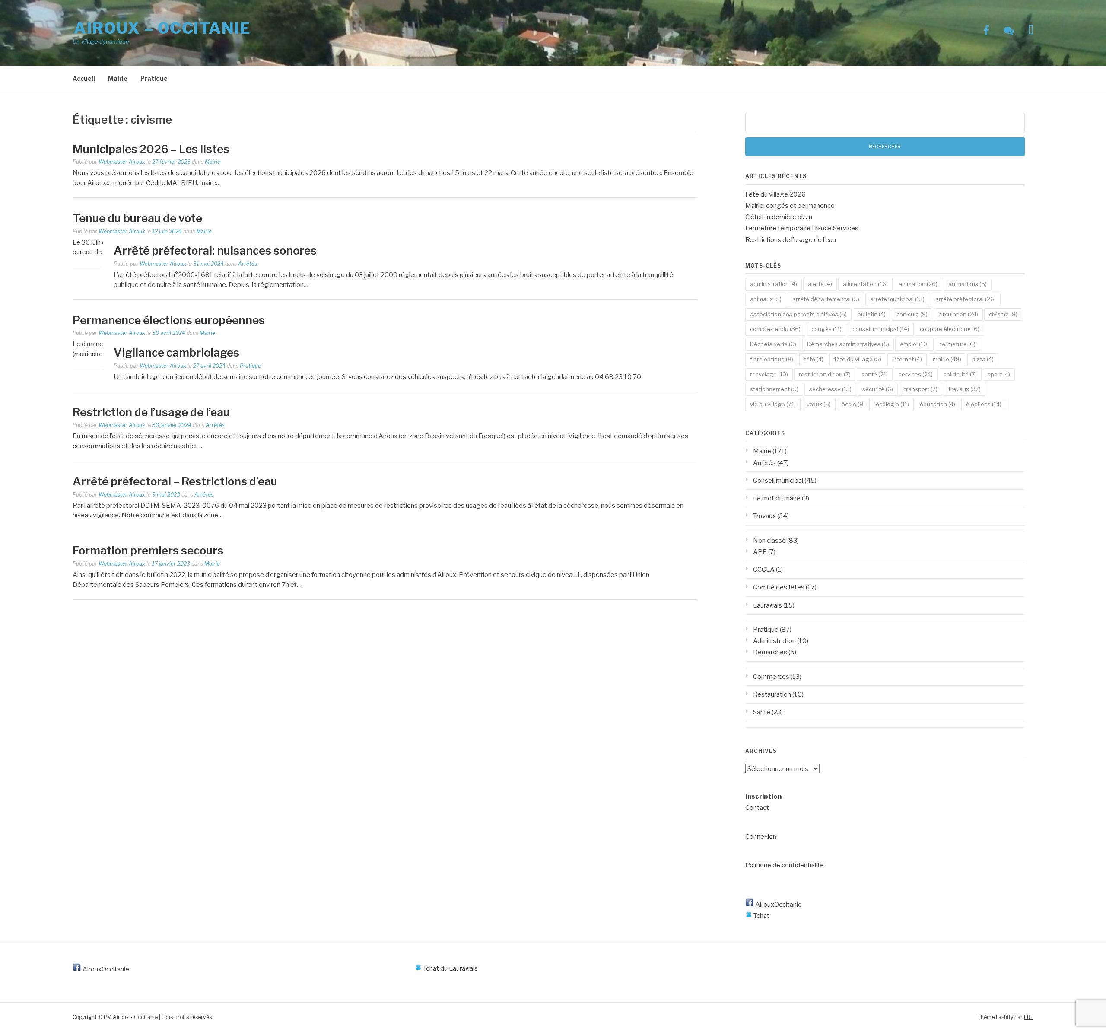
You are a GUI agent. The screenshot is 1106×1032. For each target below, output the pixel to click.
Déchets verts (773, 344)
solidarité (960, 374)
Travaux (764, 516)
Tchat (760, 916)
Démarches (770, 652)
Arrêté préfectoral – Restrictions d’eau (175, 481)
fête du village (857, 359)
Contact (757, 808)
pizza (983, 359)
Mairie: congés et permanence (790, 206)
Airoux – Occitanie (162, 28)
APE (760, 552)
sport (999, 374)
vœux (819, 404)
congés (826, 328)
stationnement (774, 388)
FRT (1028, 1017)
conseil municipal (880, 328)
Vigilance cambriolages (176, 352)
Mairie (117, 78)
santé (874, 374)
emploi (914, 344)
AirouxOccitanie (778, 904)
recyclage (769, 374)
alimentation (865, 283)
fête (813, 359)
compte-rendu (775, 328)
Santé (761, 712)
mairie (947, 359)
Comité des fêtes (778, 587)
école (853, 404)
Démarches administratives (848, 344)
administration (773, 283)
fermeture (958, 344)
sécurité (877, 388)
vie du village (773, 404)
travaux (964, 388)
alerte (820, 283)
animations (967, 283)
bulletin (872, 314)
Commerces (771, 677)
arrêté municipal (897, 299)
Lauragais (767, 605)
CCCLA (764, 569)
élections (983, 404)
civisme (1003, 314)
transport (921, 388)
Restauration (772, 694)
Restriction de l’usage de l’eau (151, 412)
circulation (958, 314)
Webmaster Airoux (122, 162)
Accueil (84, 78)
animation (918, 283)
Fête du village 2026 (775, 194)
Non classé (769, 541)
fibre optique (771, 359)
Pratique (154, 78)
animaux (766, 299)
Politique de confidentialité (784, 865)
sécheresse (830, 388)
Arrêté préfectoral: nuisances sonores (215, 250)
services (916, 374)
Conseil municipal (778, 480)
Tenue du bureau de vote (137, 218)
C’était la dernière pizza (778, 217)
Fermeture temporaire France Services (801, 228)
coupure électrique (949, 328)
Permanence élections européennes (169, 320)
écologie (892, 404)
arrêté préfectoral (965, 299)
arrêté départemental (825, 299)
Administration (774, 641)
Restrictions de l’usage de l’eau (790, 240)
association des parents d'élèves (798, 314)
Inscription (763, 796)
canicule (912, 314)
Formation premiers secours (148, 550)
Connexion (760, 837)
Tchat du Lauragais (450, 968)
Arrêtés (247, 264)
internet (907, 359)
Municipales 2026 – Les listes (151, 149)
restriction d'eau (825, 374)
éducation (937, 404)
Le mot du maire (777, 498)
